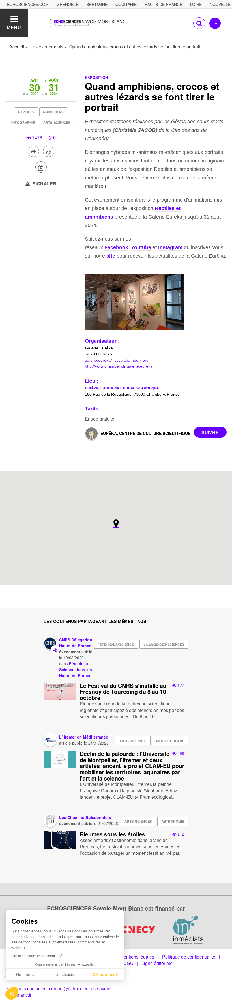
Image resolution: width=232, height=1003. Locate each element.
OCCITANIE (126, 4)
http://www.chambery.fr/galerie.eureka (118, 366)
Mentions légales (137, 957)
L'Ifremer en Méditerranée (83, 737)
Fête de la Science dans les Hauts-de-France (75, 669)
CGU (128, 963)
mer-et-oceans (170, 741)
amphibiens (53, 112)
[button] (12, 993)
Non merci (25, 974)
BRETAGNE (97, 4)
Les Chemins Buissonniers (85, 817)
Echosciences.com (28, 4)
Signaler (43, 183)
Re (158, 208)
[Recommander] (48, 151)
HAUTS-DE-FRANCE (163, 4)
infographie (23, 122)
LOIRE (196, 4)
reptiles (26, 112)
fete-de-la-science (116, 644)
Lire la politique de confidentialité (36, 956)
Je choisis (65, 974)
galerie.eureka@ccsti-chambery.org (117, 360)
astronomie (173, 821)
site (110, 256)
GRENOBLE (67, 4)
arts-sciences (56, 122)
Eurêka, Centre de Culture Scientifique (122, 388)
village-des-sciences (163, 644)
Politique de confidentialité (188, 957)
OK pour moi (105, 974)
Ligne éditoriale (157, 963)
